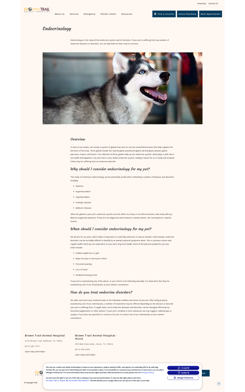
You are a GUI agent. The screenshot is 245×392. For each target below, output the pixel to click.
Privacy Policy (147, 372)
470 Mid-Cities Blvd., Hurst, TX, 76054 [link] (94, 344)
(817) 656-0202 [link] (82, 349)
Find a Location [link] (166, 14)
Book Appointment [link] (210, 14)
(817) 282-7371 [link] (32, 346)
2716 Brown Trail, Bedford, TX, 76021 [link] (44, 341)
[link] (37, 10)
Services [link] (74, 14)
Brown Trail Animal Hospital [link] (45, 335)
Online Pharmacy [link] (187, 14)
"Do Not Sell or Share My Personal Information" (67, 380)
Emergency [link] (89, 14)
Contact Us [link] (213, 3)
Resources (127, 14)
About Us (60, 14)
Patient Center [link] (108, 14)
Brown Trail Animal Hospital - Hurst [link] (96, 337)
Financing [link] (201, 3)
